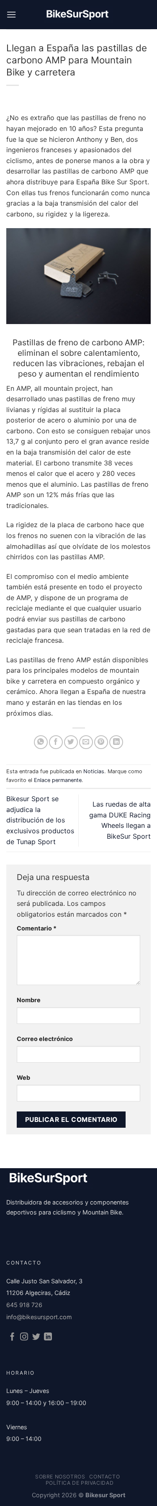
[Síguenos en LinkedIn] (48, 1337)
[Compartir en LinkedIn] (116, 742)
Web (23, 1077)
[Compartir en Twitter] (71, 742)
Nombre (29, 999)
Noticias (93, 771)
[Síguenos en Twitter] (36, 1337)
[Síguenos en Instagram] (24, 1337)
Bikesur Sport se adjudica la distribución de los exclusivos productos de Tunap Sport (40, 819)
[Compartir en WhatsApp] (41, 742)
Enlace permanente (58, 780)
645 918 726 (24, 1304)
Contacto (104, 1476)
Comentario (37, 928)
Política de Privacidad (79, 1483)
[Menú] (11, 14)
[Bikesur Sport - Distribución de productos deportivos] (78, 14)
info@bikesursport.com (39, 1316)
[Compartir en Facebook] (56, 742)
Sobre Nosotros (60, 1476)
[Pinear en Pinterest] (101, 742)
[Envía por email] (86, 742)
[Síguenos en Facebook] (12, 1337)
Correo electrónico (45, 1038)
